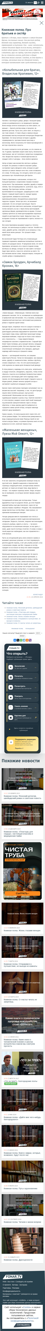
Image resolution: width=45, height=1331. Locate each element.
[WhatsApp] (21, 640)
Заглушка (23, 1285)
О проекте (7, 1285)
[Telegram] (24, 640)
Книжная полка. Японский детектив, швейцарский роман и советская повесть (24, 609)
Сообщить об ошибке (24, 1281)
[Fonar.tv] (7, 3)
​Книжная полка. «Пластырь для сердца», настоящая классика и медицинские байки (22, 613)
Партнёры (7, 1288)
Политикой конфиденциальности (24, 1319)
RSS (4, 1281)
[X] (18, 640)
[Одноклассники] (27, 640)
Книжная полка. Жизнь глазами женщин (21, 617)
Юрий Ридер (38, 595)
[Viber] (30, 640)
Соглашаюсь (23, 1324)
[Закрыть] (41, 23)
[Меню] (42, 2)
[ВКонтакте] (15, 640)
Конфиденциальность (11, 1291)
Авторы (15, 1285)
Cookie (26, 1307)
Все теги (11, 1281)
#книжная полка (17, 629)
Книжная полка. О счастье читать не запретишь (24, 623)
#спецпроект (30, 629)
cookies (22, 1300)
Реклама (15, 1288)
